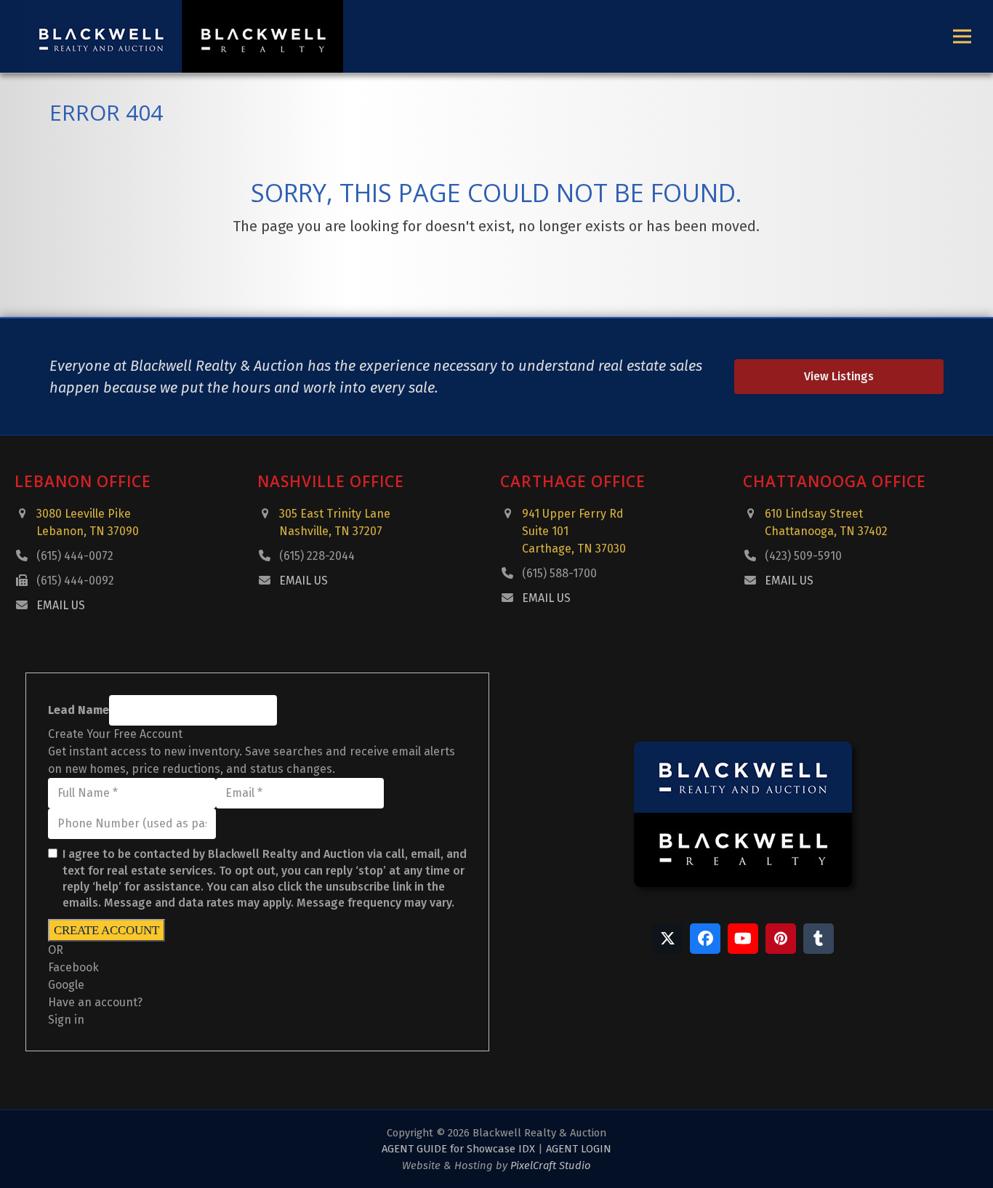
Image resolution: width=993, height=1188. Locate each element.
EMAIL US (60, 605)
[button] (962, 37)
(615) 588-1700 (559, 573)
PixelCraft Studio (550, 1165)
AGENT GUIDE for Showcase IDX (458, 1148)
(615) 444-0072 (74, 556)
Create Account (106, 930)
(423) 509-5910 (803, 556)
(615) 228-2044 (317, 556)
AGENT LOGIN (578, 1148)
